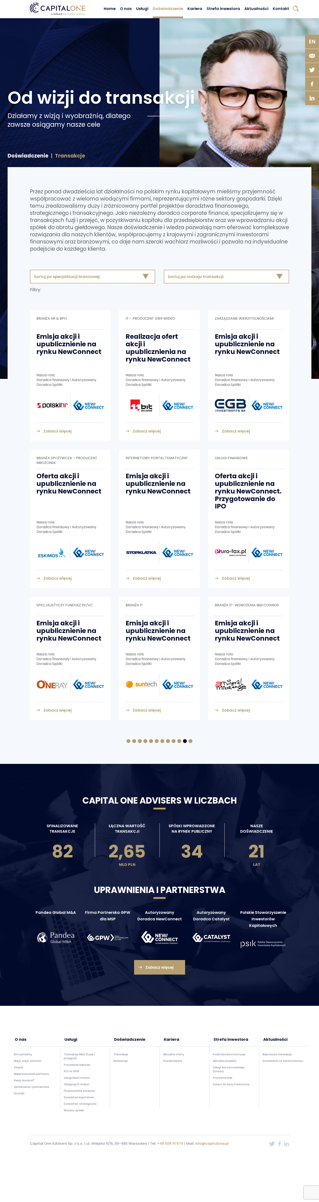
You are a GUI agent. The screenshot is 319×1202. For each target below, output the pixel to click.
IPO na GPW (71, 1071)
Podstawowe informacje (229, 1054)
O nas (126, 8)
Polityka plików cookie (274, 1155)
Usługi (142, 8)
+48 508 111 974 (170, 1143)
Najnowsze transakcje (277, 1054)
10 (179, 741)
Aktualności (256, 8)
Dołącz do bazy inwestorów (231, 1084)
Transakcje (120, 1054)
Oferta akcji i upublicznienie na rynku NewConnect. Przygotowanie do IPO (248, 491)
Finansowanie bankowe (79, 1091)
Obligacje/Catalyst (77, 1084)
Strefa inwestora (223, 8)
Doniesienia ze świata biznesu (283, 1061)
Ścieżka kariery (172, 1061)
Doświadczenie (168, 8)
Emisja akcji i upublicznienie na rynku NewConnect (68, 344)
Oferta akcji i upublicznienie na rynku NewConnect (68, 483)
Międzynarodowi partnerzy (31, 1074)
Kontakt (281, 8)
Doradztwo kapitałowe (79, 1097)
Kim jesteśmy (23, 1054)
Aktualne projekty (224, 1061)
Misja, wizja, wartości (27, 1061)
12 (190, 741)
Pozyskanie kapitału (77, 1065)
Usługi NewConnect (77, 1078)
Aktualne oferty (173, 1054)
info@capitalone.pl (212, 1143)
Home (110, 8)
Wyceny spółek (74, 1110)
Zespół (18, 1067)
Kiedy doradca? (24, 1080)
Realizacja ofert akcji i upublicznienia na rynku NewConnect (158, 348)
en (312, 41)
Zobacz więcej (57, 431)
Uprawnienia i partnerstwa (31, 1087)
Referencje (120, 1061)
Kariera (194, 8)
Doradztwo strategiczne (80, 1104)
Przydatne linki (222, 1078)
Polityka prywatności (245, 1155)
